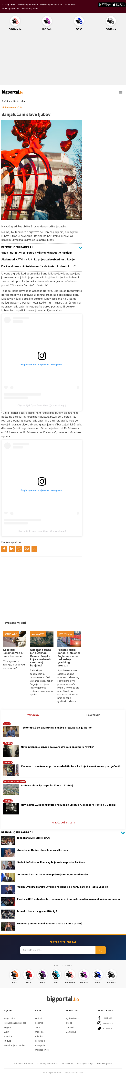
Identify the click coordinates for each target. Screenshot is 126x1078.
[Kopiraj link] (34, 549)
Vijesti (8, 1010)
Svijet (6, 1031)
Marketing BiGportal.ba (51, 4)
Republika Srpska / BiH (15, 1022)
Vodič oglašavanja (10, 8)
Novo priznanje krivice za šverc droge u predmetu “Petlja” (57, 746)
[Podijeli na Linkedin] (12, 549)
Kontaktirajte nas (30, 8)
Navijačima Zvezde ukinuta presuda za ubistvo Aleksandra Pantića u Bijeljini (68, 804)
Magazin (72, 1010)
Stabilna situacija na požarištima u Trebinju (47, 785)
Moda (69, 1022)
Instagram (108, 1023)
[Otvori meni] (120, 92)
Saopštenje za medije (14, 1045)
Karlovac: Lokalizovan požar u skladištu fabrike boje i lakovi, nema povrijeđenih (71, 766)
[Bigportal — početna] (12, 92)
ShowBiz (70, 1027)
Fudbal (38, 1018)
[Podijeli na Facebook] (4, 549)
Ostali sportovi (42, 1049)
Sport (39, 1010)
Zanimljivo (71, 1031)
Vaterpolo (40, 1045)
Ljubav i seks (72, 1018)
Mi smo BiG (70, 4)
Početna (6, 101)
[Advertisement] (63, 60)
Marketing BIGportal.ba (47, 1063)
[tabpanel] (63, 773)
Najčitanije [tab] (93, 715)
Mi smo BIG (67, 1063)
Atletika (38, 1036)
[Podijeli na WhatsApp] (27, 549)
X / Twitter (108, 1028)
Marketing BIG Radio (28, 4)
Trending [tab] (33, 715)
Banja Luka (19, 101)
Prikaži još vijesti (63, 822)
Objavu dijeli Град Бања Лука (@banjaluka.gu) (42, 405)
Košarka (39, 1022)
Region (7, 1027)
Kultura (7, 1040)
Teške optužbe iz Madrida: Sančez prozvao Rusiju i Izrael (56, 727)
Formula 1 (40, 1040)
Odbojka (39, 1031)
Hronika (8, 1036)
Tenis (37, 1027)
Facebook (107, 1017)
